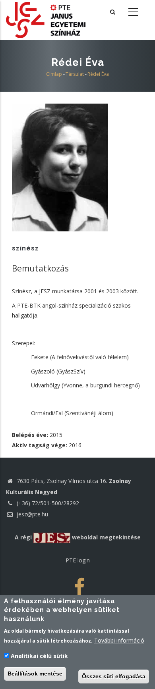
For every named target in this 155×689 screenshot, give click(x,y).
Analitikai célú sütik (39, 656)
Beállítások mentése (35, 673)
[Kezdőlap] (45, 19)
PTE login (78, 560)
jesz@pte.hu (31, 514)
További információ (119, 640)
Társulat (75, 74)
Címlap (54, 74)
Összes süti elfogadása (113, 676)
